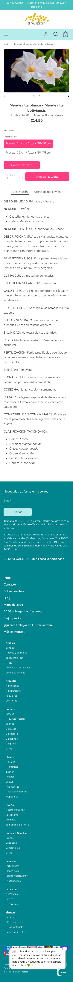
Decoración (12, 904)
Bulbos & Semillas (16, 833)
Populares (11, 696)
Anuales (10, 762)
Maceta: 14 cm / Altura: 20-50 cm (28, 143)
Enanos (10, 724)
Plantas (10, 757)
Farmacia (11, 861)
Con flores (11, 700)
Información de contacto (16, 971)
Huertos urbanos (15, 809)
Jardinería (11, 889)
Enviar (18, 512)
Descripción (20, 192)
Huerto (10, 805)
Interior (10, 772)
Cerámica (11, 917)
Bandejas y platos (16, 932)
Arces (9, 663)
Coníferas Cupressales (18, 667)
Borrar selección (21, 165)
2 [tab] (39, 95)
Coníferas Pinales (15, 672)
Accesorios (12, 894)
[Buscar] (56, 33)
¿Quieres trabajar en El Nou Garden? (28, 625)
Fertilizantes (12, 866)
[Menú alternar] (6, 34)
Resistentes (12, 787)
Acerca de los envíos (47, 192)
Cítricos (10, 714)
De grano (11, 743)
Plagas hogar (13, 871)
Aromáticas (12, 767)
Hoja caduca (12, 685)
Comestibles (13, 848)
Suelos (9, 899)
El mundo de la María (17, 824)
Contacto (10, 585)
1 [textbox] (7, 178)
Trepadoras (12, 796)
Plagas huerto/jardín (17, 876)
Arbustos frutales (16, 719)
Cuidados (11, 819)
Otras (9, 852)
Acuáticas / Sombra (16, 791)
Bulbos (10, 838)
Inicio (7, 578)
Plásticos (11, 922)
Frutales (10, 709)
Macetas (10, 912)
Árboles (10, 643)
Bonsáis (10, 648)
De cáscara (12, 733)
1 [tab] (34, 96)
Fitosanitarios (13, 881)
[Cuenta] (46, 33)
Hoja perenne (13, 691)
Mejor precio (12, 618)
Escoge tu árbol (14, 657)
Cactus (9, 781)
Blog (7, 598)
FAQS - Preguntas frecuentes (24, 611)
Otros (9, 748)
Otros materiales (15, 927)
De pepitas (12, 739)
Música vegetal (14, 632)
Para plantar (12, 815)
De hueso (11, 729)
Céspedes (11, 843)
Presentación (10, 136)
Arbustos (11, 681)
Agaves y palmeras (16, 652)
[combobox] (13, 176)
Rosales (10, 776)
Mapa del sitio (13, 605)
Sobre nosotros (14, 591)
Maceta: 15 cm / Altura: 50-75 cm (28, 153)
